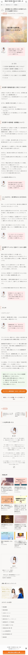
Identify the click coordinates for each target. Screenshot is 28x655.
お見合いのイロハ (7, 613)
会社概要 (8, 647)
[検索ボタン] (26, 2)
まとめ (6, 77)
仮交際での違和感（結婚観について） (14, 69)
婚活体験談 (5, 610)
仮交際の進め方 (6, 616)
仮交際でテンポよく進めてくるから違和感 (15, 75)
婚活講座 (4, 13)
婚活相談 (5, 637)
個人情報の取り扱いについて (14, 648)
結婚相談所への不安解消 (8, 622)
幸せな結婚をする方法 (8, 625)
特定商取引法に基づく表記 (16, 647)
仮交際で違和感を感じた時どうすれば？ (14, 66)
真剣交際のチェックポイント (9, 619)
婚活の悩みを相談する (13, 652)
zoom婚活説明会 (7, 631)
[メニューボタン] (2, 2)
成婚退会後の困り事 (7, 628)
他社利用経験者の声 (7, 634)
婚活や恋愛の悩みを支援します (14, 1)
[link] (14, 467)
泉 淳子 (14, 436)
